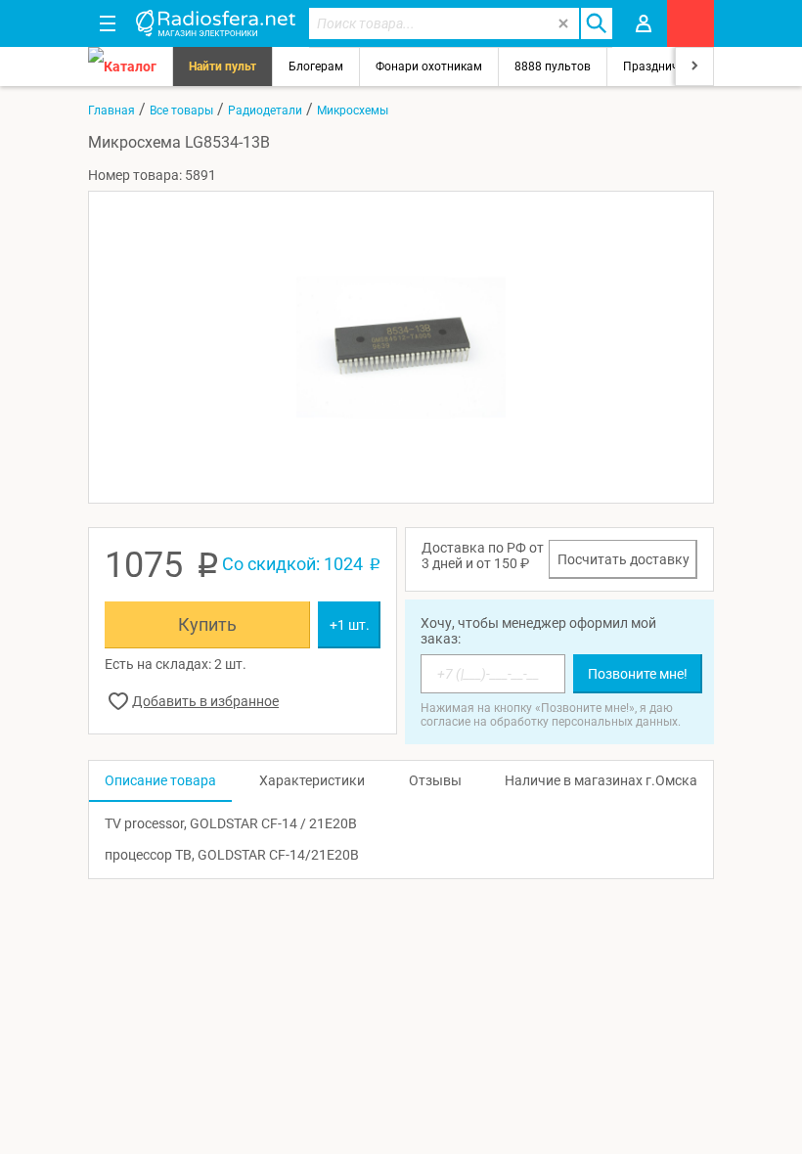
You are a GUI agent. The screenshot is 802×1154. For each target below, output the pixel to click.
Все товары (181, 110)
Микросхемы (352, 110)
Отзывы (435, 780)
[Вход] (643, 23)
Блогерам (316, 66)
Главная (111, 110)
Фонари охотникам (429, 66)
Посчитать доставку (623, 559)
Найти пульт (222, 66)
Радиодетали (265, 110)
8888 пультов (552, 66)
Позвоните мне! (638, 674)
